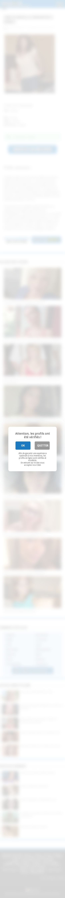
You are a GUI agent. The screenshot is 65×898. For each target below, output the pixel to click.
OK (23, 445)
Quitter (42, 445)
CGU (38, 465)
